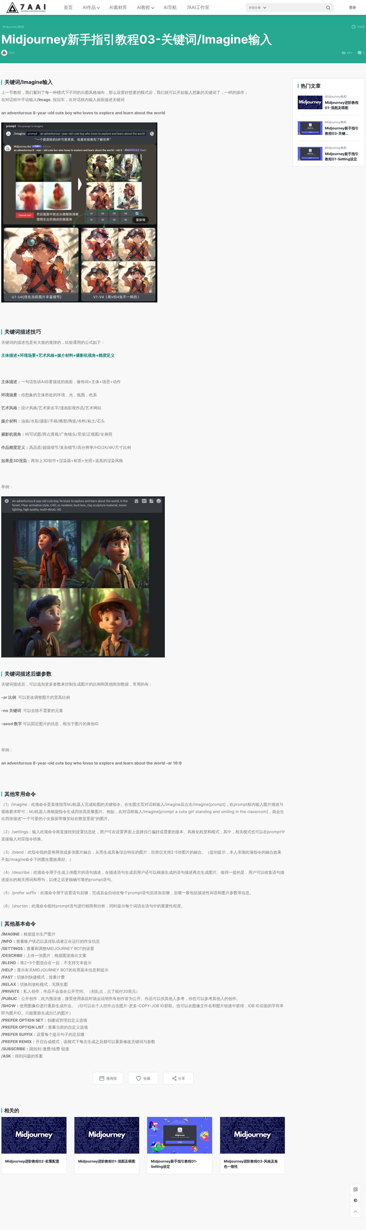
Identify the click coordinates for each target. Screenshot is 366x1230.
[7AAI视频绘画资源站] (29, 7)
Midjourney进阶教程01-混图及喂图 (342, 105)
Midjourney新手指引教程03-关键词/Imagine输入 (342, 131)
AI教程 (143, 7)
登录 (352, 7)
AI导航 (170, 7)
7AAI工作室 (198, 7)
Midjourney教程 (13, 27)
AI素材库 (118, 7)
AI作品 (89, 7)
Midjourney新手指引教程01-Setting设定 (342, 156)
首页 (68, 7)
